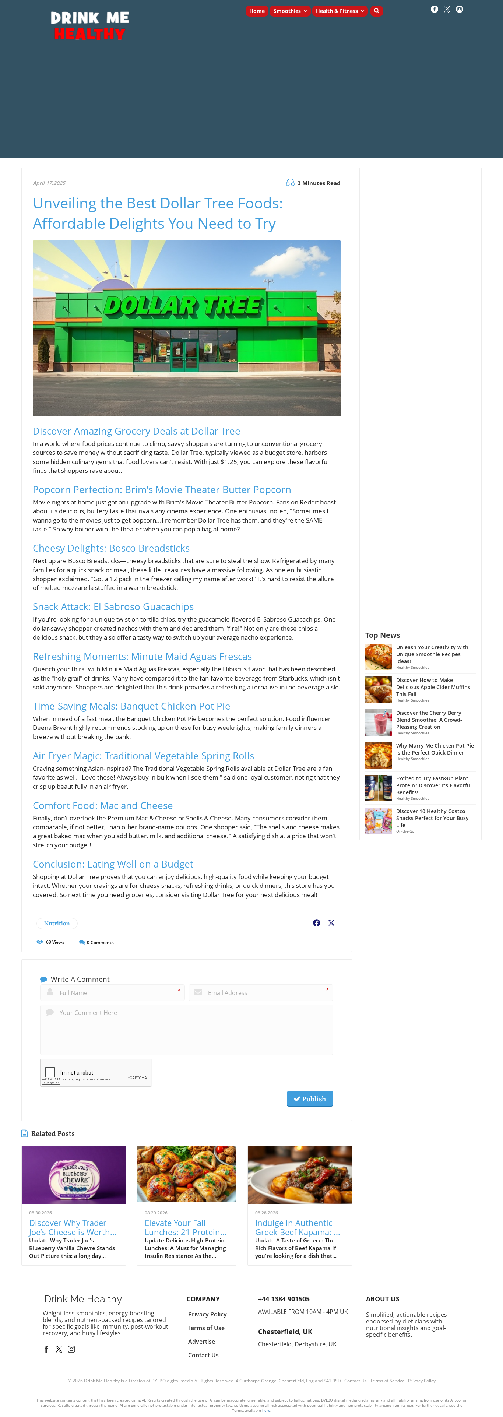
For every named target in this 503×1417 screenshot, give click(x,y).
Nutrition (57, 923)
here (266, 1410)
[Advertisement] (251, 106)
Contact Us (355, 1381)
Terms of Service (387, 1381)
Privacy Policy (422, 1381)
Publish (313, 1098)
